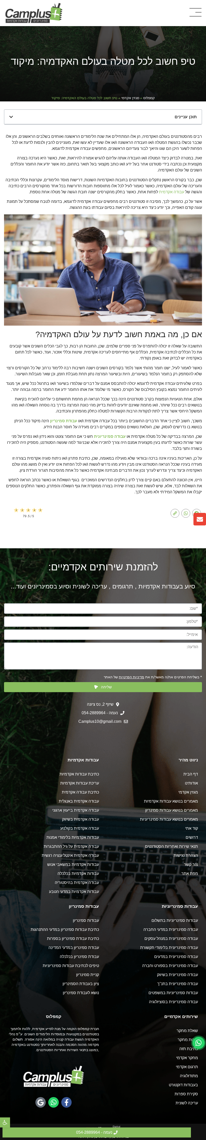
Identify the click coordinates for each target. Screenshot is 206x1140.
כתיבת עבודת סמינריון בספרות (73, 938)
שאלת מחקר (187, 1031)
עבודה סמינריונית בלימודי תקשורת (169, 947)
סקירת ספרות (186, 1094)
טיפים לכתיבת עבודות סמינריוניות (71, 966)
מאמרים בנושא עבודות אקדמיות (171, 801)
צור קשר (191, 864)
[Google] (40, 1102)
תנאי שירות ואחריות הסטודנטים (171, 846)
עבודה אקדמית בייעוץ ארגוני (75, 810)
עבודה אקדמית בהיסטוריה (77, 882)
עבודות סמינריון (86, 920)
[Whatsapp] (53, 1102)
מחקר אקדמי (187, 1058)
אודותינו (191, 783)
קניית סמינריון (87, 975)
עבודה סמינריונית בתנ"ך (177, 984)
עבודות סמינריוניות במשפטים (173, 993)
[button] (5, 1122)
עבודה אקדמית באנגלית (79, 801)
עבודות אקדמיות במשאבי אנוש (73, 864)
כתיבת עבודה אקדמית (80, 792)
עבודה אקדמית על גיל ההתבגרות (71, 846)
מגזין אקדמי (130, 97)
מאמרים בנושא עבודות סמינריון (171, 810)
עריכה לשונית (187, 1103)
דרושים (192, 837)
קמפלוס (149, 97)
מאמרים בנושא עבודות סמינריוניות (169, 819)
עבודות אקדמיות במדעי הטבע (74, 891)
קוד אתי (191, 828)
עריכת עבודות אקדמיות (79, 783)
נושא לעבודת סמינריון (81, 993)
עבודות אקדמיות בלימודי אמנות (72, 837)
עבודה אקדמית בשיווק (80, 819)
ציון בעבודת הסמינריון (81, 984)
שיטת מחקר (188, 1040)
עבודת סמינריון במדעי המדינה (73, 947)
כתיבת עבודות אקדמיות (79, 774)
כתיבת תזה (188, 1049)
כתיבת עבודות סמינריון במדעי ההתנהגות (65, 929)
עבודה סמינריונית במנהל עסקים (171, 938)
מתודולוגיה (189, 1076)
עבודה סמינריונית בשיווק (177, 975)
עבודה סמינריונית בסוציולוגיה (173, 1002)
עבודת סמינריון (63, 421)
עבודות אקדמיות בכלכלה (78, 873)
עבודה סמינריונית (110, 436)
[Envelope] (199, 519)
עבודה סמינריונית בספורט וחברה (170, 966)
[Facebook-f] (66, 1102)
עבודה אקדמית (171, 192)
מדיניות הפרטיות (131, 677)
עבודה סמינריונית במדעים (176, 956)
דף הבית (190, 774)
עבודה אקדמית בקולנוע (79, 828)
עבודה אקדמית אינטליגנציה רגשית (70, 855)
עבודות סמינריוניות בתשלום (174, 920)
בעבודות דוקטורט (183, 1085)
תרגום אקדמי (187, 1067)
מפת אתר (189, 873)
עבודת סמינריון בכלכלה (79, 956)
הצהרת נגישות (186, 855)
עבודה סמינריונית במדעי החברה (170, 929)
